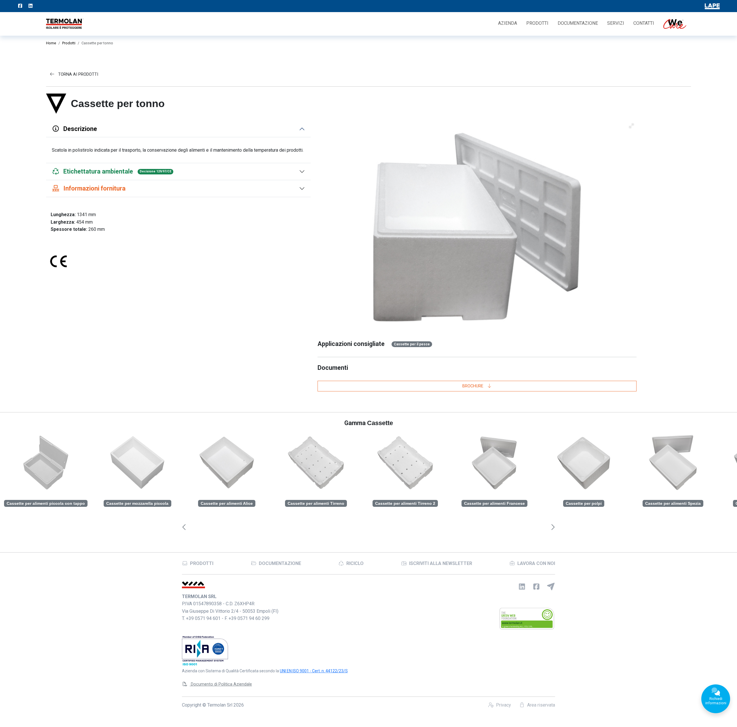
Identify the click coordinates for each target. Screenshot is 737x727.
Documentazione (578, 23)
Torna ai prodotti (77, 74)
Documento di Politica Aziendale (221, 684)
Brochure (473, 386)
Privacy (503, 705)
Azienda (507, 23)
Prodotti (537, 23)
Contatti (643, 23)
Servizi (615, 23)
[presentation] (184, 527)
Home (51, 43)
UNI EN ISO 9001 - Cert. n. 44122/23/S (314, 671)
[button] (631, 125)
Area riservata (540, 705)
